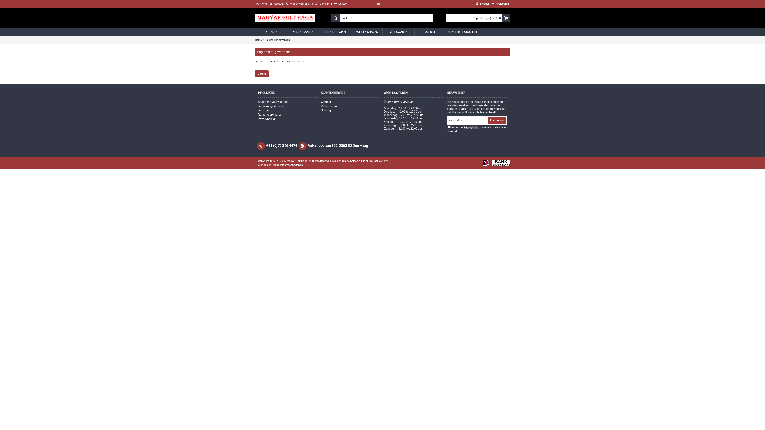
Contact (326, 101)
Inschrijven (497, 120)
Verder (261, 74)
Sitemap (326, 110)
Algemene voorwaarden (273, 101)
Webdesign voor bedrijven (288, 164)
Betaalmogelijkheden (271, 106)
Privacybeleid (266, 119)
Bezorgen (264, 110)
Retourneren (329, 106)
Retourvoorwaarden (270, 114)
